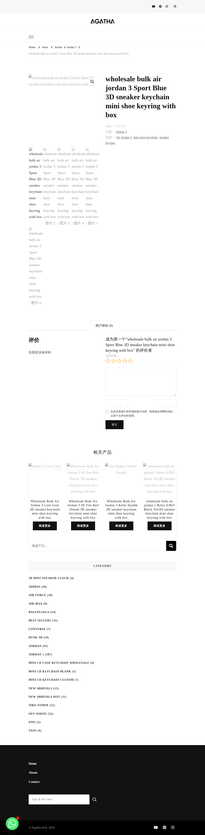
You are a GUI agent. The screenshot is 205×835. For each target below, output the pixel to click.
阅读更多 (45, 525)
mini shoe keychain (145, 137)
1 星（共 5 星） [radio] (108, 360)
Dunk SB (35, 637)
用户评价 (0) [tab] (104, 325)
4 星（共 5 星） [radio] (124, 360)
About (33, 772)
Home (33, 763)
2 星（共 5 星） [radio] (113, 360)
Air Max (35, 603)
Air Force (37, 595)
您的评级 (112, 355)
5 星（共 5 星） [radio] (130, 360)
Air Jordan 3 (124, 137)
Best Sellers (40, 620)
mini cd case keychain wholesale (59, 662)
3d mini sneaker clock (49, 578)
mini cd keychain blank (50, 671)
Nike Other (38, 705)
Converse (37, 629)
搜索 (171, 546)
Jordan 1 (36, 654)
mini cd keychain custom (51, 679)
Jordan (35, 646)
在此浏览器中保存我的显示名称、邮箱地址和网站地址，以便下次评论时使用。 (143, 413)
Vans (33, 730)
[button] (92, 81)
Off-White (38, 713)
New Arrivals (40, 688)
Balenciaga (39, 612)
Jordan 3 (121, 131)
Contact (34, 781)
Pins (32, 722)
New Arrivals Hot (44, 696)
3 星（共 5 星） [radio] (119, 360)
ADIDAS (34, 586)
